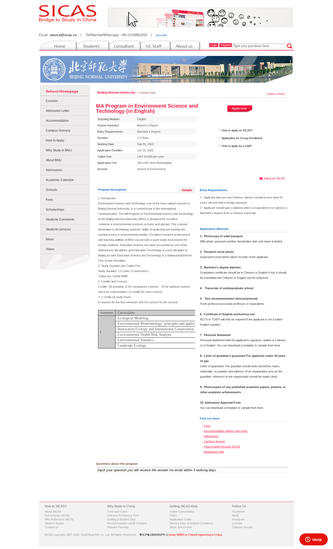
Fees (49, 200)
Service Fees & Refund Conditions (191, 523)
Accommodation (57, 120)
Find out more (209, 418)
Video (50, 249)
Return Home (276, 93)
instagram (238, 519)
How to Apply (55, 140)
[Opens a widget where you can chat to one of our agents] (313, 539)
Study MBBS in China (182, 534)
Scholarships (55, 209)
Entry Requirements (213, 190)
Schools (51, 190)
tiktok (235, 515)
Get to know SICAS (57, 515)
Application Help (214, 451)
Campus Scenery (58, 130)
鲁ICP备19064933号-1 (153, 534)
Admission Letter (57, 111)
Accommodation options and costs (225, 430)
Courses (52, 101)
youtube (237, 523)
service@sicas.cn (63, 35)
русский (161, 35)
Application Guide (180, 519)
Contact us (52, 527)
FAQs (173, 515)
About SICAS (53, 511)
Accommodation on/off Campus (127, 523)
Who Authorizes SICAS (59, 519)
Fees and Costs (117, 511)
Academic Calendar (60, 180)
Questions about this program (117, 463)
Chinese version (242, 527)
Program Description (112, 189)
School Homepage (62, 91)
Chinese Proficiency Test (123, 515)
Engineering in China (209, 534)
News (50, 239)
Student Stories (54, 523)
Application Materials (214, 228)
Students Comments (60, 219)
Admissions (54, 170)
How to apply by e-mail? (237, 145)
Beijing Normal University (116, 92)
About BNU (54, 160)
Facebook (238, 511)
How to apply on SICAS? (237, 130)
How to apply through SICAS (222, 446)
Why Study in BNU (59, 150)
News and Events (181, 527)
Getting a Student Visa (121, 519)
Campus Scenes (214, 441)
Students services (58, 229)
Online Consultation (182, 511)
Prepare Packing (117, 527)
